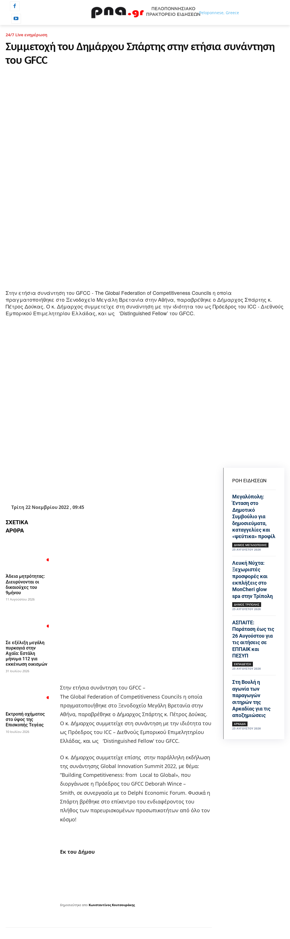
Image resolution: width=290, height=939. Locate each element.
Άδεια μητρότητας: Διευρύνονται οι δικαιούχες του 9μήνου (25, 584)
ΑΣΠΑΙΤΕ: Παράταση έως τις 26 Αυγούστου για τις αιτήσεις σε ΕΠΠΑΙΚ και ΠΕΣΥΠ (253, 639)
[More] (182, 488)
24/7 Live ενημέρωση (26, 34)
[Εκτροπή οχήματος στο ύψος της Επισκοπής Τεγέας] (27, 693)
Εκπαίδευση (242, 664)
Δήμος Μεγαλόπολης (250, 545)
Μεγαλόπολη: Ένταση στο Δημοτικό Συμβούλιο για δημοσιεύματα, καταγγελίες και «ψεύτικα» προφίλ (253, 516)
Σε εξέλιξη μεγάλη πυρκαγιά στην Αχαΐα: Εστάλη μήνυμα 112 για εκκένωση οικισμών (26, 653)
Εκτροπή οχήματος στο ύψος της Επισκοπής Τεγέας (25, 719)
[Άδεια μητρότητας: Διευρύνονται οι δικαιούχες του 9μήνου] (27, 555)
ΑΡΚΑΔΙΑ (240, 724)
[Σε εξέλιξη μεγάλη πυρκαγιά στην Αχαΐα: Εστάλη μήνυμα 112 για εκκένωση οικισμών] (27, 621)
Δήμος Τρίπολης (246, 604)
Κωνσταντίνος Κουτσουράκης (112, 905)
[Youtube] (16, 19)
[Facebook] (15, 6)
